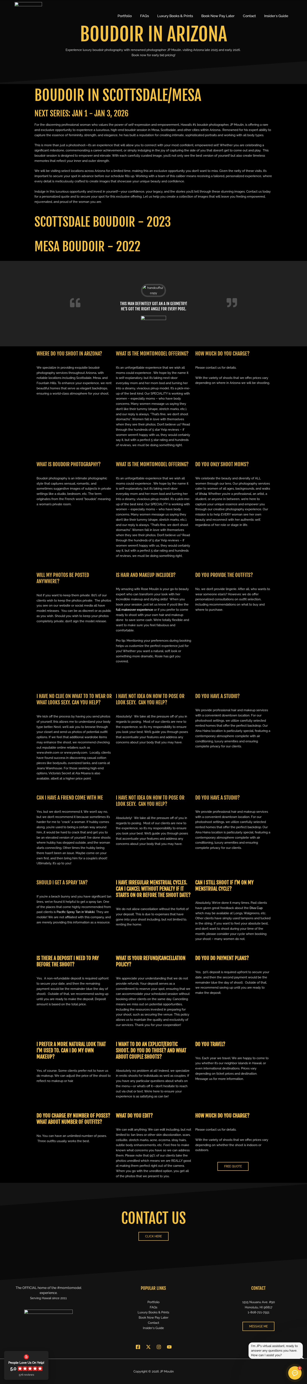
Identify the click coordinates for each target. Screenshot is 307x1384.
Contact (249, 16)
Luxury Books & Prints (175, 16)
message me (258, 1326)
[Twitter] (148, 1347)
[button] (295, 1373)
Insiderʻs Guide (276, 16)
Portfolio (125, 16)
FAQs (144, 16)
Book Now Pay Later (218, 16)
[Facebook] (138, 1347)
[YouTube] (169, 1347)
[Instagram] (158, 1347)
